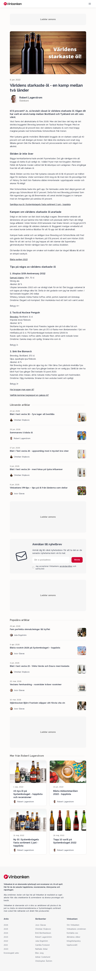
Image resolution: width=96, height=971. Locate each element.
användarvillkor (66, 566)
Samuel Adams (17, 278)
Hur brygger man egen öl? (22, 389)
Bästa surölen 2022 (19, 259)
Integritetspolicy (74, 941)
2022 (6, 941)
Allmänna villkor (73, 937)
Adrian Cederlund (42, 957)
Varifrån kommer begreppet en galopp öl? (29, 395)
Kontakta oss (72, 933)
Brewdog (14, 317)
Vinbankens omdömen (76, 929)
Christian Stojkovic (43, 929)
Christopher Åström (43, 961)
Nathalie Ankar (41, 949)
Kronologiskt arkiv (11, 953)
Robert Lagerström (43, 937)
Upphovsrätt (72, 945)
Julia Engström (41, 941)
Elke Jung (39, 953)
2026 (6, 925)
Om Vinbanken (73, 925)
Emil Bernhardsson (43, 933)
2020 (6, 949)
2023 (6, 937)
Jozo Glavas (40, 925)
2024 (6, 933)
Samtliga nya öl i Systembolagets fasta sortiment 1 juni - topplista (40, 204)
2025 (6, 929)
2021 (6, 945)
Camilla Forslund (42, 945)
